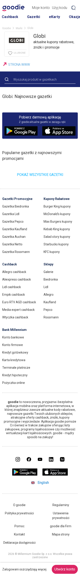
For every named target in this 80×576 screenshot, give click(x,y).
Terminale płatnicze (16, 367)
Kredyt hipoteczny (15, 375)
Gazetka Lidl (10, 214)
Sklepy (48, 264)
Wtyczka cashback (15, 317)
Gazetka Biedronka (15, 206)
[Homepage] (13, 7)
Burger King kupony (57, 206)
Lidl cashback (11, 287)
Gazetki (33, 17)
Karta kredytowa (13, 360)
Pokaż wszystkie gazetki (40, 175)
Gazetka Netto (12, 244)
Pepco (48, 309)
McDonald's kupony (57, 214)
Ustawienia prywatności (60, 515)
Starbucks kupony (56, 244)
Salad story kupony (57, 236)
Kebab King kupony (57, 229)
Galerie (48, 272)
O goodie (19, 505)
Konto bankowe (13, 337)
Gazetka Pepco (13, 221)
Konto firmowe (12, 345)
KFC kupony (52, 252)
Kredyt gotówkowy (15, 352)
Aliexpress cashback (16, 279)
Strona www (19, 64)
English (43, 482)
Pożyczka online (13, 383)
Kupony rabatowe (57, 199)
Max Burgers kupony (58, 221)
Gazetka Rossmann (16, 252)
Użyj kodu (59, 8)
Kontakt (19, 534)
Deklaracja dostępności (19, 542)
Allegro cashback (14, 272)
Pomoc (19, 526)
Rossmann (51, 317)
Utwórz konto (64, 569)
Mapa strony (61, 534)
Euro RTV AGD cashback (19, 302)
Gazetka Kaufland (14, 229)
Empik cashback (13, 294)
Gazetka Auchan (14, 236)
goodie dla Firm (60, 526)
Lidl (46, 287)
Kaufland (50, 302)
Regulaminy (60, 505)
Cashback (10, 17)
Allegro (49, 294)
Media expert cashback (18, 309)
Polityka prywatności (19, 513)
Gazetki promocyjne (17, 199)
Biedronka (51, 279)
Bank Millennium (14, 330)
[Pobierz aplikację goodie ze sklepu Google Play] (25, 474)
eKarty (54, 17)
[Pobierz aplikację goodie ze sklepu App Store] (55, 474)
